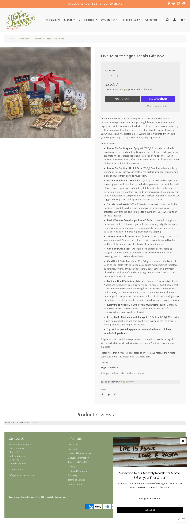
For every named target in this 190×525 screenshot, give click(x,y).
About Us (72, 444)
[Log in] (174, 19)
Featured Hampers (77, 471)
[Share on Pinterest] (115, 394)
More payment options (158, 106)
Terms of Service (76, 479)
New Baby (24, 39)
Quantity (110, 70)
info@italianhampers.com (22, 475)
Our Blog (72, 475)
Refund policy (75, 484)
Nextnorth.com (60, 497)
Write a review (126, 381)
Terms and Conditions (79, 462)
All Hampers (53, 19)
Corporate (151, 19)
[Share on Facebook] (103, 394)
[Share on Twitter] (109, 394)
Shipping (124, 89)
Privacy (71, 466)
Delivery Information (78, 458)
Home (11, 39)
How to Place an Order (79, 453)
